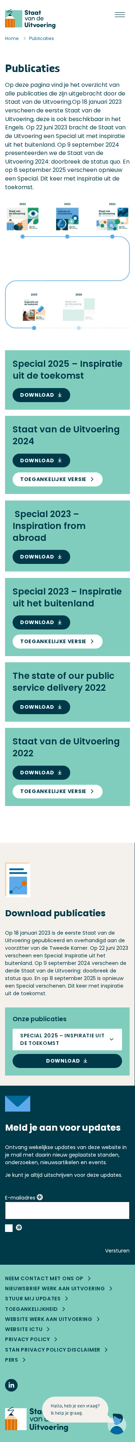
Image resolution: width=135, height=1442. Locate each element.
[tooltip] (40, 1198)
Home (12, 38)
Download (37, 395)
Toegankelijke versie (53, 479)
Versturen (117, 1250)
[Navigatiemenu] (120, 15)
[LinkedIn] (11, 1385)
